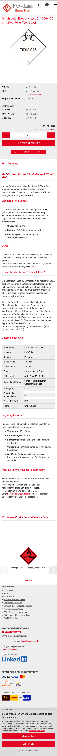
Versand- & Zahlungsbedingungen (18, 606)
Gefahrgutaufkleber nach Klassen (18, 615)
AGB (6, 593)
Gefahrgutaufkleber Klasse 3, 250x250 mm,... (28, 568)
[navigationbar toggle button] (53, 5)
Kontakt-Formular (9, 649)
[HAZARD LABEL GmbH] (16, 8)
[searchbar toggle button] (37, 5)
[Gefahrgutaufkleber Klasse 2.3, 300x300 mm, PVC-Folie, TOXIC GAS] (28, 47)
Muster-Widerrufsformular (14, 600)
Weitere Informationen (28, 751)
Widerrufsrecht (10, 596)
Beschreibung (10, 163)
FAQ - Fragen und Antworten (15, 612)
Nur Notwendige (28, 744)
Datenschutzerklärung (37, 731)
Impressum (8, 590)
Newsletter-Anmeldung (13, 609)
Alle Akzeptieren (29, 736)
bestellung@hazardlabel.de (20, 494)
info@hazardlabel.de (30, 641)
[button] (6, 135)
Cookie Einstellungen (12, 618)
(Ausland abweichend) (33, 94)
